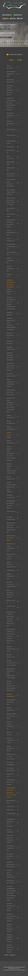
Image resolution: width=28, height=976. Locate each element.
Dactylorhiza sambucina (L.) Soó (10, 115)
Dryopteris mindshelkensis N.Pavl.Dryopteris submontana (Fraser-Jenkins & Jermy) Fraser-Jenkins (11, 893)
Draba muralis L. (11, 806)
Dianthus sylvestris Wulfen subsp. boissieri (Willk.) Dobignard (11, 487)
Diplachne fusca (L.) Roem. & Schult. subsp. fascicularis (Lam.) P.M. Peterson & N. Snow (11, 619)
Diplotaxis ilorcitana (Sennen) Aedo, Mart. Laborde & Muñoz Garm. (11, 686)
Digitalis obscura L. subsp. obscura (11, 556)
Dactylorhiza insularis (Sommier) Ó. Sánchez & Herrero (10, 90)
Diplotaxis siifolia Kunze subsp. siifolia (11, 702)
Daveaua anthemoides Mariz (10, 268)
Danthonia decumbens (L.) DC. (11, 124)
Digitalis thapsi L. (11, 570)
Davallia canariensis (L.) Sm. (10, 260)
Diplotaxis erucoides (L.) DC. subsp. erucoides (11, 663)
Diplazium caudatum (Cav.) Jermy (11, 649)
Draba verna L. (10, 810)
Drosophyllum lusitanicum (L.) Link (10, 848)
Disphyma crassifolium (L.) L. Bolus (11, 740)
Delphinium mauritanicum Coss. (10, 335)
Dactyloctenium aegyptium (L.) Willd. (11, 74)
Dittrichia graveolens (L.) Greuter (10, 748)
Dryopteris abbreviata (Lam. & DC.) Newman (11, 864)
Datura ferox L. (10, 147)
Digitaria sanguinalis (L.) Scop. (10, 576)
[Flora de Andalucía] (14, 5)
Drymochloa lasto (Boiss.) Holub (10, 856)
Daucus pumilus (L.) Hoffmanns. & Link (11, 246)
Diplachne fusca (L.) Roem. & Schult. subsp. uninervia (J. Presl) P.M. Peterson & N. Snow (11, 636)
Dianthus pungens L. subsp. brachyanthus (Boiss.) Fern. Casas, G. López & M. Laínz (11, 453)
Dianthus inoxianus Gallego (9, 435)
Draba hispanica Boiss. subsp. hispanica (11, 782)
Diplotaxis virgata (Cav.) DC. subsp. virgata (11, 716)
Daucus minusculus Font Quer (11, 233)
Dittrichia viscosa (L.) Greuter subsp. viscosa (11, 757)
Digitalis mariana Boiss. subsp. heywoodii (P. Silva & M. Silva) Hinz (11, 527)
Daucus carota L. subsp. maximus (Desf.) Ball (11, 192)
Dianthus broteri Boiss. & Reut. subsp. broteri (11, 392)
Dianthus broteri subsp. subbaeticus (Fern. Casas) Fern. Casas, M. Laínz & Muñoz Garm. (11, 404)
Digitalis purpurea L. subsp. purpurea (11, 564)
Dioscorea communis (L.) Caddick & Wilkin (11, 584)
